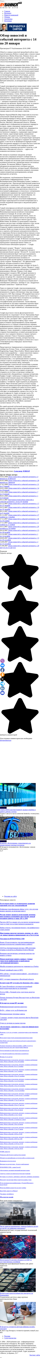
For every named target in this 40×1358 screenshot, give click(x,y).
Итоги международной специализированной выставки (16, 1038)
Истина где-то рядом (6, 1057)
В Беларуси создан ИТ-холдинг (12, 1003)
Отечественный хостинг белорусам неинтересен (14, 1050)
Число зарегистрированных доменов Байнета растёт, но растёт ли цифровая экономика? (19, 1227)
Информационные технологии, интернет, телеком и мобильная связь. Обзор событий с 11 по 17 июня (18, 1128)
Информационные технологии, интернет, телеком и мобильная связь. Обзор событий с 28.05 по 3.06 (18, 1138)
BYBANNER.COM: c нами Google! (10, 1167)
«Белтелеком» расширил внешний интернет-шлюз (15, 1170)
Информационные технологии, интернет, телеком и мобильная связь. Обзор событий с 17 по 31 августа (18, 1099)
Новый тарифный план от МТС (11, 970)
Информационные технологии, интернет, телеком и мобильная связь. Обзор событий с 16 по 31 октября (18, 1075)
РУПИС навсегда (5, 1151)
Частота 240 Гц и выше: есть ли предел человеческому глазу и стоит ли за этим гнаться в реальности (20, 923)
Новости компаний (11, 15)
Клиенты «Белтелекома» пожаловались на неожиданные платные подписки (15, 844)
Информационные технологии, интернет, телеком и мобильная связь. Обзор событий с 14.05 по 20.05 (18, 1147)
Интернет (7, 13)
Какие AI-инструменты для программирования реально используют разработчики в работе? (17, 943)
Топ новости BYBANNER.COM (12, 939)
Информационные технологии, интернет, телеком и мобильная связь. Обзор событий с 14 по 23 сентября (18, 1085)
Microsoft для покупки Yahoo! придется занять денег (15, 1180)
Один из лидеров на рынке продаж (12, 1023)
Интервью (8, 21)
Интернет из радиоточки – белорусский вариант (14, 1164)
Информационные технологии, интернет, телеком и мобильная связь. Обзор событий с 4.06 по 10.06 (18, 1133)
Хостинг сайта (34, 1355)
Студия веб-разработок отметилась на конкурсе (14, 1053)
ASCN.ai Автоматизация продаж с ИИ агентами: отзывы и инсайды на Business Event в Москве (18, 949)
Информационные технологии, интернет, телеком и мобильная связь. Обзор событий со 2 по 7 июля (18, 1114)
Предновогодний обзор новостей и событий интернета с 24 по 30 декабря (17, 501)
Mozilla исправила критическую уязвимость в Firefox (19, 966)
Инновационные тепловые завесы (12, 1014)
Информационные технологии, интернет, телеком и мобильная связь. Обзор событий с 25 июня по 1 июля (18, 1118)
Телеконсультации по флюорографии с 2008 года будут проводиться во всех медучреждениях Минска (16, 1046)
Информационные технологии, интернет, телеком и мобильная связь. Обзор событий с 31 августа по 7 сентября (18, 1094)
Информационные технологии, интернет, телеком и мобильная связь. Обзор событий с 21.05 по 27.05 (18, 1143)
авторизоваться (5, 740)
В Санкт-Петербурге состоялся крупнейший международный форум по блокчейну (16, 987)
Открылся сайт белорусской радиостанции (13, 1155)
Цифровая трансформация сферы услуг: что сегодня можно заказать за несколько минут (19, 910)
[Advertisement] (20, 763)
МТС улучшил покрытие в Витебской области (17, 979)
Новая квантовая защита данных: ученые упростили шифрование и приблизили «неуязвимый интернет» (16, 961)
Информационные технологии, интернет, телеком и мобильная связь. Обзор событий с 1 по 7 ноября (18, 1070)
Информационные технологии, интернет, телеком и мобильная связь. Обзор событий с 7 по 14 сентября (18, 1089)
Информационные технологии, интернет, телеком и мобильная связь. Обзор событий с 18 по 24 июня (18, 1123)
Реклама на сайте (10, 896)
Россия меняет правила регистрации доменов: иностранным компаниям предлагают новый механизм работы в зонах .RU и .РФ (18, 916)
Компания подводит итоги (8, 1161)
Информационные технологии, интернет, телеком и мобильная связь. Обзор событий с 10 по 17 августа (18, 1104)
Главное (7, 11)
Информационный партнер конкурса (13, 1007)
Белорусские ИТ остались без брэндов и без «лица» (19, 983)
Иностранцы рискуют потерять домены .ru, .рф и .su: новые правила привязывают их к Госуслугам (19, 934)
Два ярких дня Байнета (7, 1194)
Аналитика (8, 19)
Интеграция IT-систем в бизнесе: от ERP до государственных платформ (16, 1261)
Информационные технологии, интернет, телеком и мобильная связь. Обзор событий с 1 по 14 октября (18, 1080)
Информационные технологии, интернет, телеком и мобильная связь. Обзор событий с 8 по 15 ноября (18, 1065)
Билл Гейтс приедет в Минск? (9, 1191)
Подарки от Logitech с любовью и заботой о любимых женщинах (19, 1176)
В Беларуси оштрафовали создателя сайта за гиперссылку (17, 1158)
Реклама (7, 1336)
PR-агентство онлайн (6, 1197)
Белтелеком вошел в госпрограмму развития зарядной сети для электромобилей (17, 904)
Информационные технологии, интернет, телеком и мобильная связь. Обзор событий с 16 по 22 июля (18, 1109)
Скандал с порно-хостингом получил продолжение (15, 1173)
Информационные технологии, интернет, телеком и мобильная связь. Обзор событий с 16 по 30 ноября (18, 1060)
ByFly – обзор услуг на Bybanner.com (13, 1010)
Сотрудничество (10, 1338)
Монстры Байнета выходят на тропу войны (13, 1188)
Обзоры (7, 17)
